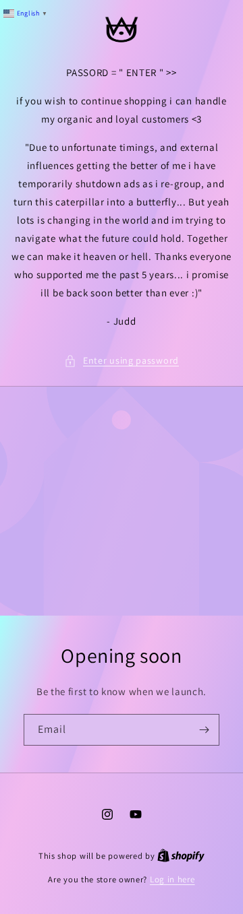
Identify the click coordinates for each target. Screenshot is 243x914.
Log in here (172, 879)
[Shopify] (181, 855)
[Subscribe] (204, 730)
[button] (121, 360)
